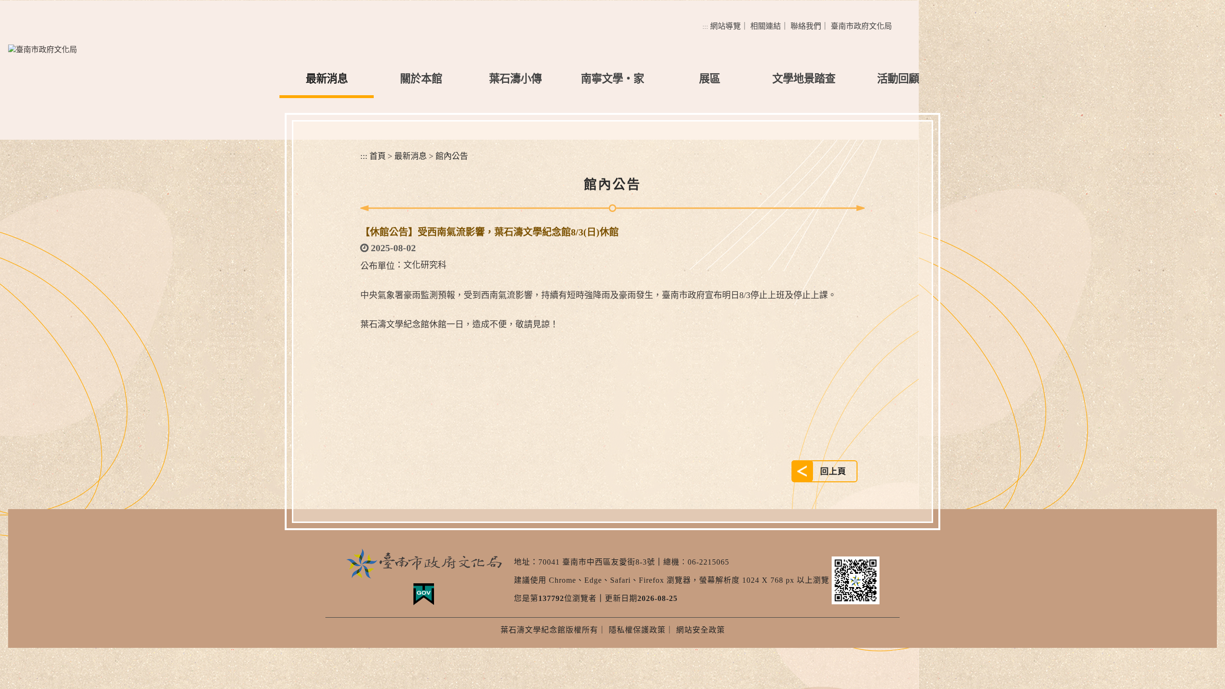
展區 (709, 79)
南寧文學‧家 (612, 79)
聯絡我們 (806, 26)
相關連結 (765, 26)
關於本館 (421, 79)
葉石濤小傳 (515, 79)
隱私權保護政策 (637, 630)
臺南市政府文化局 (861, 26)
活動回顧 (898, 79)
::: (705, 26)
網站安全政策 (700, 630)
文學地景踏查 (803, 79)
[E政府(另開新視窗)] (424, 594)
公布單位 (377, 266)
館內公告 (451, 156)
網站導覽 (725, 26)
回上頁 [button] (833, 471)
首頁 (377, 156)
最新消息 (327, 79)
